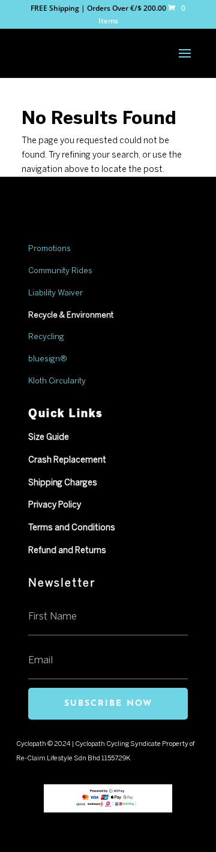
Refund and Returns (67, 551)
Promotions (49, 249)
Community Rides (60, 271)
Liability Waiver (55, 293)
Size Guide (48, 438)
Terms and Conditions (71, 528)
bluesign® (47, 359)
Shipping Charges (62, 483)
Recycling (46, 337)
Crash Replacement (67, 460)
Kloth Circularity (57, 381)
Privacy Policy (54, 505)
